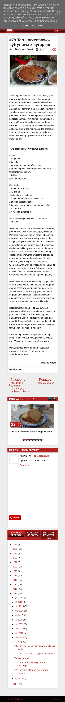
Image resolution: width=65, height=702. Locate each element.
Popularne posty (32, 534)
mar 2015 (19, 637)
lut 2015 (19, 642)
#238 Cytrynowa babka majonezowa (31, 431)
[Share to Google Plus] (51, 406)
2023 (15, 558)
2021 (15, 567)
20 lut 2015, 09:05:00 (42, 456)
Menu (10, 29)
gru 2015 (19, 597)
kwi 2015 (19, 633)
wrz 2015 (19, 611)
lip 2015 (19, 620)
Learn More (27, 25)
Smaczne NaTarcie (15, 699)
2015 (15, 593)
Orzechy (30, 49)
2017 (15, 584)
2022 (15, 562)
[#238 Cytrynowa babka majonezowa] (32, 416)
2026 (15, 544)
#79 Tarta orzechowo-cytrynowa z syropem (29, 42)
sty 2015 (19, 678)
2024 (15, 553)
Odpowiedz (25, 465)
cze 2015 (19, 624)
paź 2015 (19, 606)
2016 (15, 589)
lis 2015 (19, 602)
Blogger (55, 699)
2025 (15, 549)
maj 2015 (19, 628)
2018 (15, 580)
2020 (15, 571)
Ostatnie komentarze (48, 535)
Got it (42, 25)
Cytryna (22, 49)
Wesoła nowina (21, 658)
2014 (15, 684)
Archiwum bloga (16, 534)
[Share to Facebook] (43, 406)
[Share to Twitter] (47, 406)
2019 (15, 575)
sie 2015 (19, 615)
